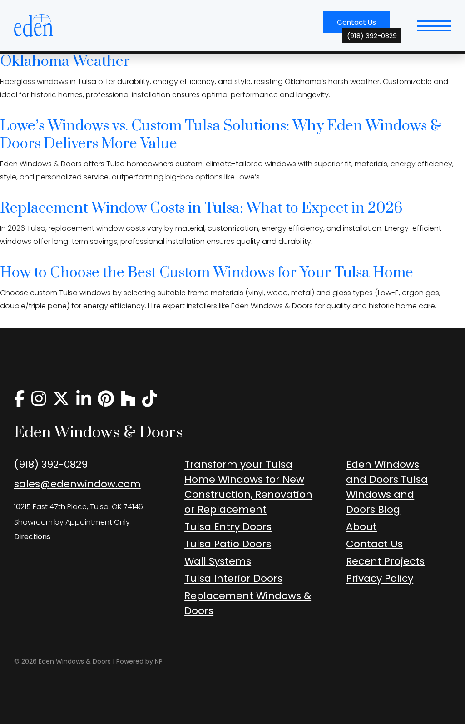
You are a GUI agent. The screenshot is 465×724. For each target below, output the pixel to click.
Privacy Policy (379, 578)
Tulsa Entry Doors (228, 527)
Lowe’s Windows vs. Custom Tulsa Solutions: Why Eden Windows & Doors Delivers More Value (221, 135)
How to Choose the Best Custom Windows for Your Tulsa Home (206, 272)
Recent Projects (385, 561)
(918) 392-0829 (51, 464)
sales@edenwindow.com (77, 484)
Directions (32, 536)
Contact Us (363, 25)
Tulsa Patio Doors (227, 544)
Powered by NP (139, 661)
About (361, 527)
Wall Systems (217, 561)
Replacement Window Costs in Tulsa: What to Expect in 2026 (201, 208)
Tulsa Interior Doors (233, 578)
